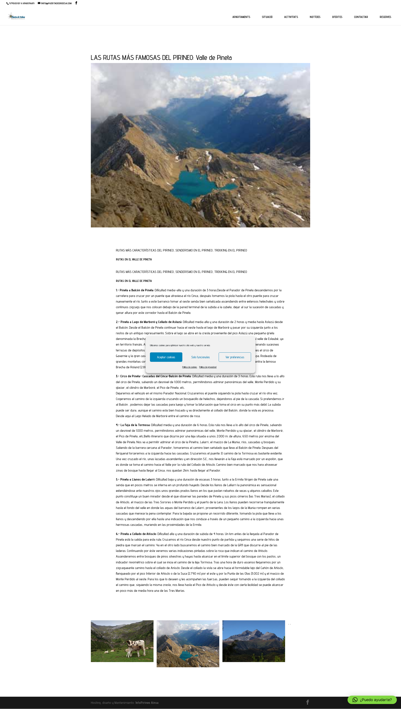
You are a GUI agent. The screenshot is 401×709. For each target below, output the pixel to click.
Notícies (315, 17)
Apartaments (241, 17)
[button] (372, 700)
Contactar (361, 17)
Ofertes (337, 17)
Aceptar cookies (166, 357)
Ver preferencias (235, 357)
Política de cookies (189, 366)
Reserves (385, 17)
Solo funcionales (200, 357)
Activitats (291, 17)
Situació (267, 17)
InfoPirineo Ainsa (147, 703)
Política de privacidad (208, 366)
